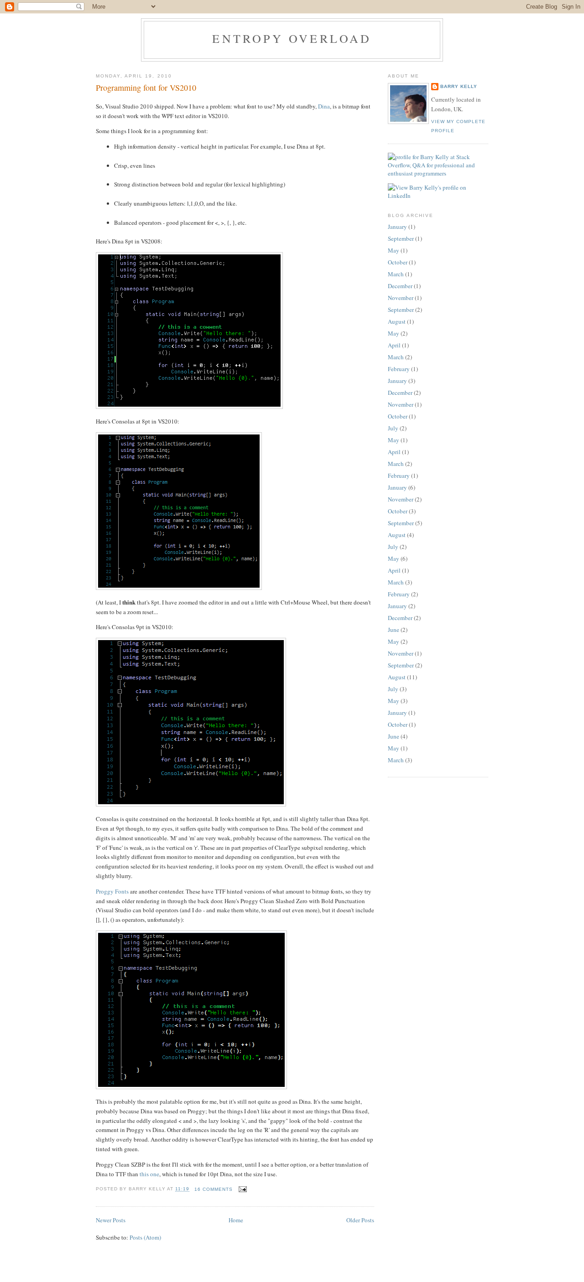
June (393, 629)
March (396, 274)
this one (149, 1174)
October (397, 262)
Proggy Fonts (112, 891)
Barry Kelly (458, 86)
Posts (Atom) (145, 1237)
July (393, 428)
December (400, 286)
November (400, 298)
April (394, 345)
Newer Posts (110, 1220)
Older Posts (360, 1220)
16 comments (213, 1189)
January (397, 226)
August (397, 321)
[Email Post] (242, 1189)
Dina (324, 106)
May (393, 250)
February (399, 369)
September (401, 238)
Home (236, 1220)
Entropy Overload (291, 38)
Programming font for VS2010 (146, 87)
